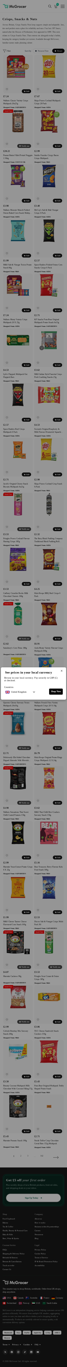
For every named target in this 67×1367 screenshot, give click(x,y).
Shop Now (56, 691)
